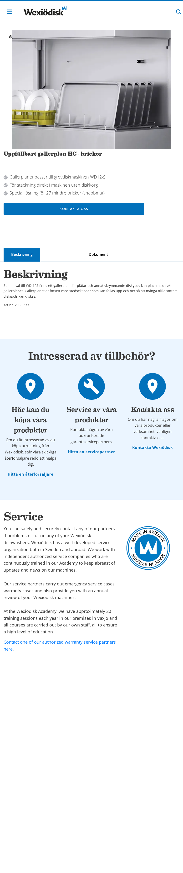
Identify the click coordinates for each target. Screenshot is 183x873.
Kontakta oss (74, 208)
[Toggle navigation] (9, 12)
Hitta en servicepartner (91, 451)
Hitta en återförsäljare (30, 474)
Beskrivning (22, 254)
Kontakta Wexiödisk (152, 447)
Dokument (98, 254)
